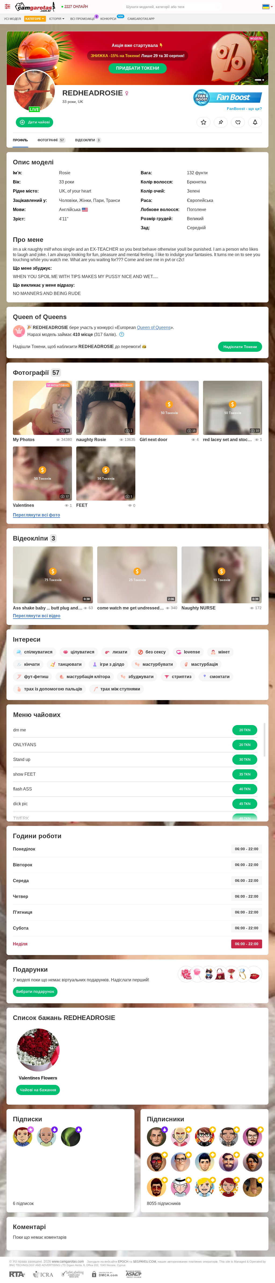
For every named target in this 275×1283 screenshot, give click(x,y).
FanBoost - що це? (244, 108)
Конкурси (108, 18)
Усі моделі (12, 18)
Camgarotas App (141, 18)
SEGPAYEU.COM (144, 1261)
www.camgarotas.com (68, 1261)
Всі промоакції (82, 18)
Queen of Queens (154, 327)
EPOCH (123, 1261)
